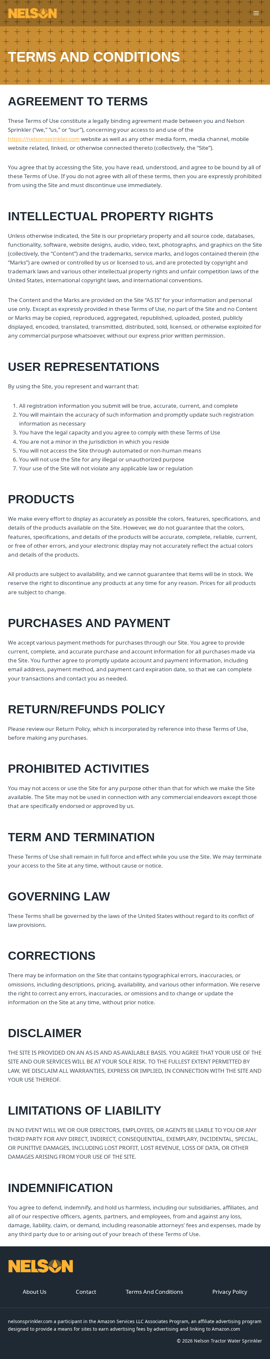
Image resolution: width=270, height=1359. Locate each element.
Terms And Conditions (154, 1291)
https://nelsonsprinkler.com (44, 139)
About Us (34, 1291)
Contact (86, 1291)
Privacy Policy (229, 1291)
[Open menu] (256, 13)
